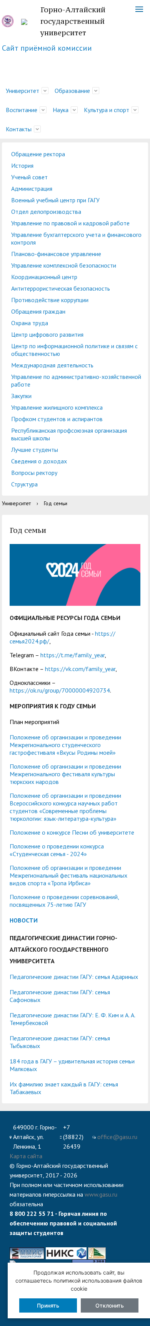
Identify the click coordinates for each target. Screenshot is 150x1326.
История (22, 165)
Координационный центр (44, 277)
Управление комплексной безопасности (63, 265)
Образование (72, 90)
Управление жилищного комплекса (57, 407)
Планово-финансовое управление (56, 254)
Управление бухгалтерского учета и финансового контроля (76, 238)
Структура (24, 484)
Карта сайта (26, 1156)
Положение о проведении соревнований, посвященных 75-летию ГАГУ (64, 900)
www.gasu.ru (101, 1194)
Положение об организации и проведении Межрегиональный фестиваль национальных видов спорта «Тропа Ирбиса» (68, 875)
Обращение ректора (38, 154)
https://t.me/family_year (72, 655)
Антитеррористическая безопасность (60, 288)
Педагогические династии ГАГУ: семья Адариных (74, 976)
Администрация (31, 188)
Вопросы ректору (34, 472)
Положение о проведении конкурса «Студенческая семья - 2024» (57, 850)
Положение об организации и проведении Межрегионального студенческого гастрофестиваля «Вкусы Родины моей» (65, 744)
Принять (48, 1305)
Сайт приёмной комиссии (47, 48)
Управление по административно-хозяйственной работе (76, 380)
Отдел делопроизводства (46, 211)
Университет (22, 90)
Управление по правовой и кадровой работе (70, 223)
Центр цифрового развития (47, 334)
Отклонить (109, 1305)
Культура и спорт (106, 110)
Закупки (21, 396)
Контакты (19, 129)
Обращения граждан (38, 311)
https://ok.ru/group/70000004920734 (60, 690)
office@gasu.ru (117, 1137)
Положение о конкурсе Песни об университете (72, 832)
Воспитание (21, 110)
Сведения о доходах (39, 461)
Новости (24, 920)
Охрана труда (29, 323)
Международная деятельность (52, 365)
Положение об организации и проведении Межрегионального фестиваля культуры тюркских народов (65, 773)
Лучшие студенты (34, 449)
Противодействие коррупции (49, 300)
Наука (60, 110)
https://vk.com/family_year (80, 669)
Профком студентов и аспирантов (57, 419)
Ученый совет (29, 177)
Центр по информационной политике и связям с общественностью (74, 349)
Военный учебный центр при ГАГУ (55, 200)
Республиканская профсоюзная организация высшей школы (69, 434)
